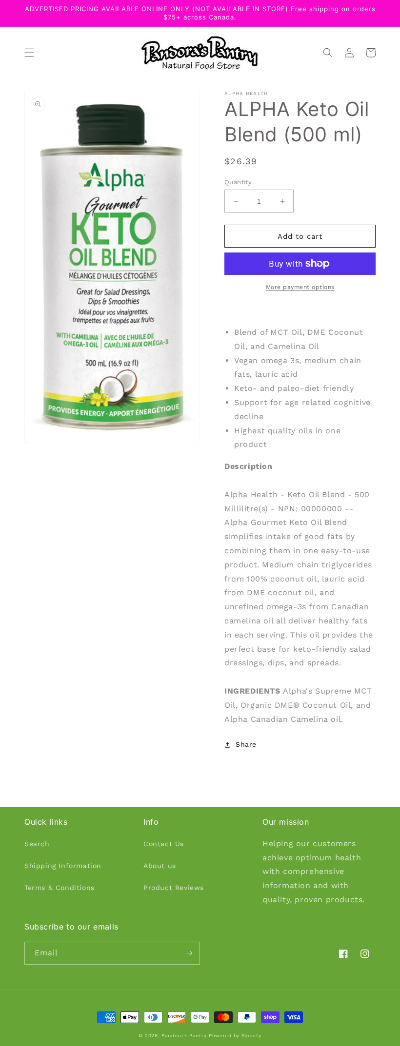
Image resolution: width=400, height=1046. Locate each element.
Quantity (238, 182)
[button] (29, 52)
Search (37, 844)
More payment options (300, 287)
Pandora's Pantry (183, 1035)
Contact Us (163, 844)
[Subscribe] (189, 953)
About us (159, 866)
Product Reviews (173, 887)
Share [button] (246, 744)
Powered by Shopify (235, 1035)
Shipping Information (62, 866)
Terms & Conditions (59, 887)
